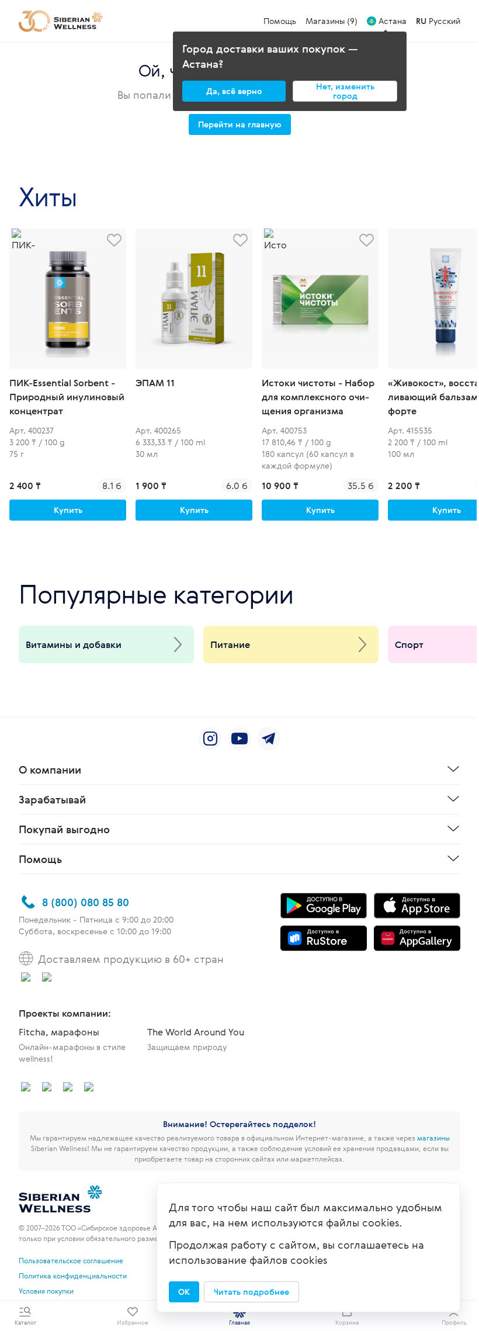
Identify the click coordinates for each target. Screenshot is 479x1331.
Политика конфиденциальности (73, 1275)
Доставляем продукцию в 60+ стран (131, 959)
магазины (433, 1137)
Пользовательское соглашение (71, 1260)
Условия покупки (46, 1290)
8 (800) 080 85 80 (85, 902)
